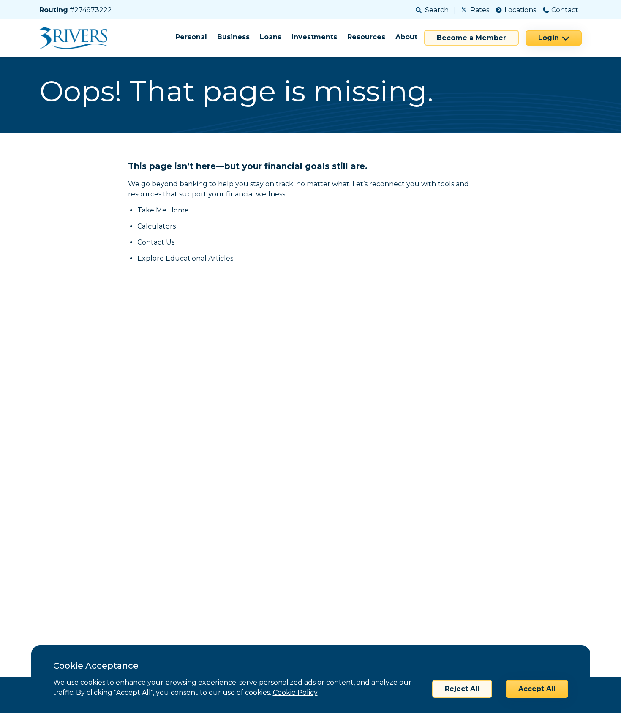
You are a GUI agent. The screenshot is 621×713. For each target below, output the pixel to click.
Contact (564, 10)
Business (233, 37)
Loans (270, 37)
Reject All (462, 689)
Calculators (156, 226)
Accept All (537, 689)
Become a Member (471, 38)
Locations (520, 10)
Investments (314, 37)
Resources (366, 37)
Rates (479, 10)
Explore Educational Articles (185, 258)
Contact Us (155, 242)
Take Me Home (163, 210)
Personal (191, 37)
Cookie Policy (295, 693)
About (406, 37)
